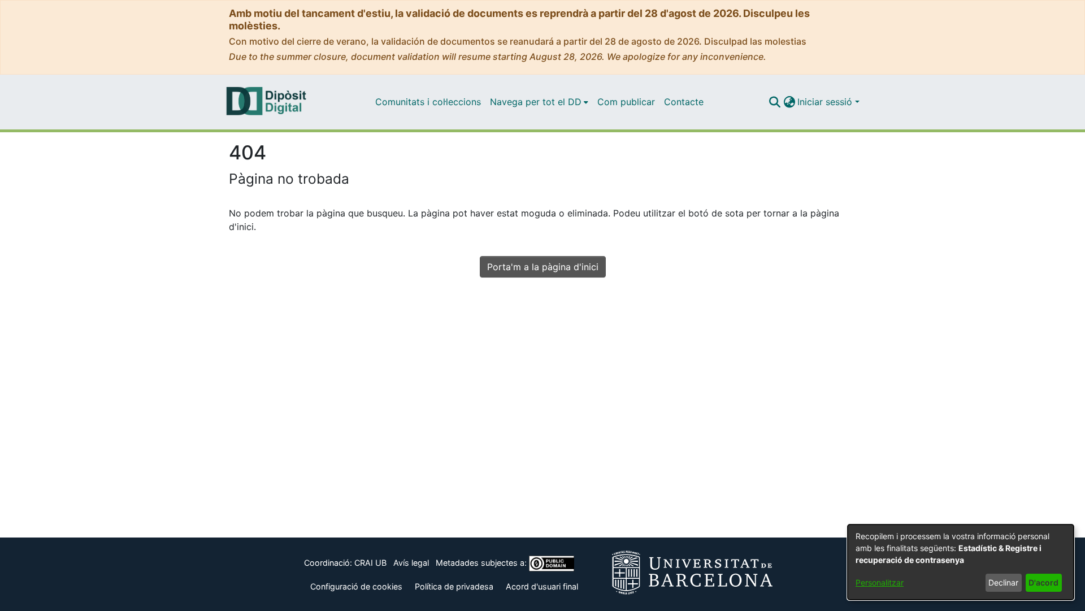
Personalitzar (880, 582)
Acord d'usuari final (542, 586)
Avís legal (411, 562)
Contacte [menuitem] (684, 101)
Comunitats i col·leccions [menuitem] (428, 101)
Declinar (1003, 582)
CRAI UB (370, 562)
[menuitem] (539, 101)
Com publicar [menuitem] (626, 101)
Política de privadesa (454, 586)
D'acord (1043, 582)
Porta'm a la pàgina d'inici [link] (542, 266)
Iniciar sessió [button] (826, 101)
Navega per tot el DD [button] (535, 101)
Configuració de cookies (356, 586)
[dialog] (961, 562)
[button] (774, 102)
